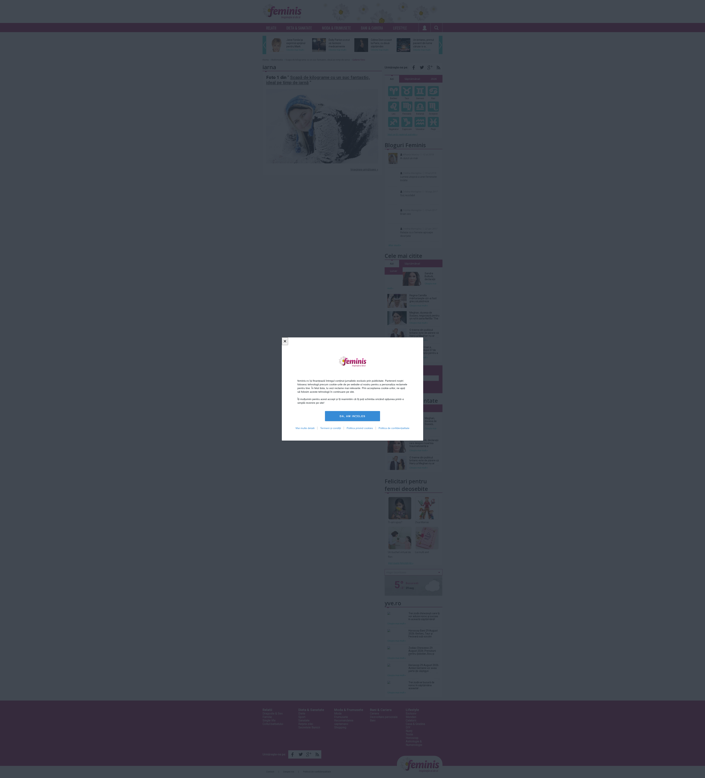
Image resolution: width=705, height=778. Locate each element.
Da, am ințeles (352, 416)
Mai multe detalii (305, 428)
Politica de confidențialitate (394, 428)
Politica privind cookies (360, 428)
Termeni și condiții (330, 428)
